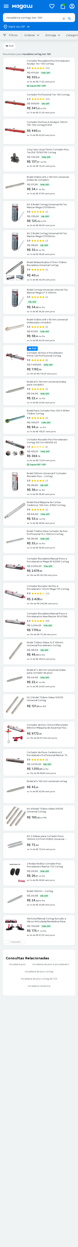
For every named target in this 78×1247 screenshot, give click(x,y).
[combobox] (39, 17)
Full (11, 45)
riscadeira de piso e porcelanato (50, 964)
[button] (64, 19)
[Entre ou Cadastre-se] (72, 6)
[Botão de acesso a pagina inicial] (28, 6)
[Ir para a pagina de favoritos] (52, 6)
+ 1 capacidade (15, 942)
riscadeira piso (17, 964)
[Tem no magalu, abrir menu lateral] (6, 6)
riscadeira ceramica (39, 986)
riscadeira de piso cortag (39, 971)
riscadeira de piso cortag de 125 (39, 979)
